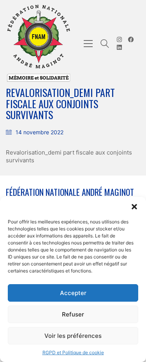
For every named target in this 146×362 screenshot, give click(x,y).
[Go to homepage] (39, 43)
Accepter (73, 293)
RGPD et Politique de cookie (73, 352)
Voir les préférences (73, 335)
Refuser (73, 314)
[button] (134, 207)
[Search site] (104, 44)
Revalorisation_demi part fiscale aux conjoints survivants (69, 156)
